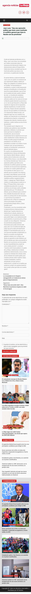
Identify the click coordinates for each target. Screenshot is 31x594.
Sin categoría (7, 25)
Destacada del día (8, 401)
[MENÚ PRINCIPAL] (4, 20)
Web (3, 338)
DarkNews (11, 590)
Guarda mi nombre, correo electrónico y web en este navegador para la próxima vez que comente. (15, 346)
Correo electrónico (8, 332)
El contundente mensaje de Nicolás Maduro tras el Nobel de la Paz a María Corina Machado (15, 368)
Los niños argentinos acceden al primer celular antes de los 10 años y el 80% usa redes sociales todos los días (15, 394)
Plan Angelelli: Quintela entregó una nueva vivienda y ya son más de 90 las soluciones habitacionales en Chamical (14, 473)
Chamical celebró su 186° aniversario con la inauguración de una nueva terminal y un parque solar (14, 465)
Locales (10, 551)
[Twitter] (23, 12)
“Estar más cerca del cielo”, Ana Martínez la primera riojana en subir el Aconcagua (14, 286)
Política (13, 500)
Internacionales (7, 375)
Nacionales (19, 524)
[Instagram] (27, 12)
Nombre (5, 326)
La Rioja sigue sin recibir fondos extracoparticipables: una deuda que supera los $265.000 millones (15, 420)
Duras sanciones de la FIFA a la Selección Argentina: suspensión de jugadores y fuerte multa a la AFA (15, 451)
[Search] (27, 20)
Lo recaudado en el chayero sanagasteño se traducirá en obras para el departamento (14, 277)
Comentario (6, 304)
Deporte (5, 524)
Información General (17, 426)
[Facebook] (20, 12)
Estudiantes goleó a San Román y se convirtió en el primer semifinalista (15, 544)
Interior (16, 575)
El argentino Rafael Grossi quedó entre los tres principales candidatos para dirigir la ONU (15, 493)
